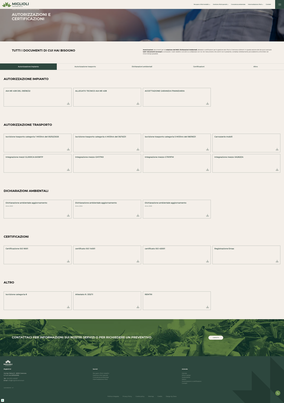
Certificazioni (198, 67)
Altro (255, 67)
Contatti (268, 4)
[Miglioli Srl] (15, 4)
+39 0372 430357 (12, 378)
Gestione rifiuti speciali (220, 4)
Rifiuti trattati (186, 375)
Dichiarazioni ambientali (142, 67)
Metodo (184, 373)
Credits (159, 396)
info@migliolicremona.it (16, 380)
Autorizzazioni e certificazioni (191, 381)
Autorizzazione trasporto (85, 67)
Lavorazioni (7, 388)
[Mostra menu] (279, 4)
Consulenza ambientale (238, 4)
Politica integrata (113, 396)
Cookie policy (140, 396)
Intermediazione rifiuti (255, 4)
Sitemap (151, 396)
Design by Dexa (171, 396)
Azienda (185, 369)
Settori (184, 379)
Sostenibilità (186, 377)
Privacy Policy (127, 396)
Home (14, 9)
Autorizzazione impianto (28, 67)
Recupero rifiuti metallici (201, 4)
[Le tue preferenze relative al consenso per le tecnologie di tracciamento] (2, 400)
